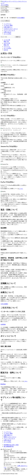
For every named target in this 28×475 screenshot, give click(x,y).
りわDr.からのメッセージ (11, 28)
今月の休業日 (21, 17)
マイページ (7, 46)
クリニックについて (9, 30)
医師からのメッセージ (10, 437)
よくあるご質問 (8, 25)
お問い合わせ (7, 32)
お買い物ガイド (8, 27)
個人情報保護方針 (9, 446)
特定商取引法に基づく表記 (11, 444)
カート (7, 48)
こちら (21, 188)
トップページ (7, 23)
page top (6, 49)
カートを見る (7, 33)
